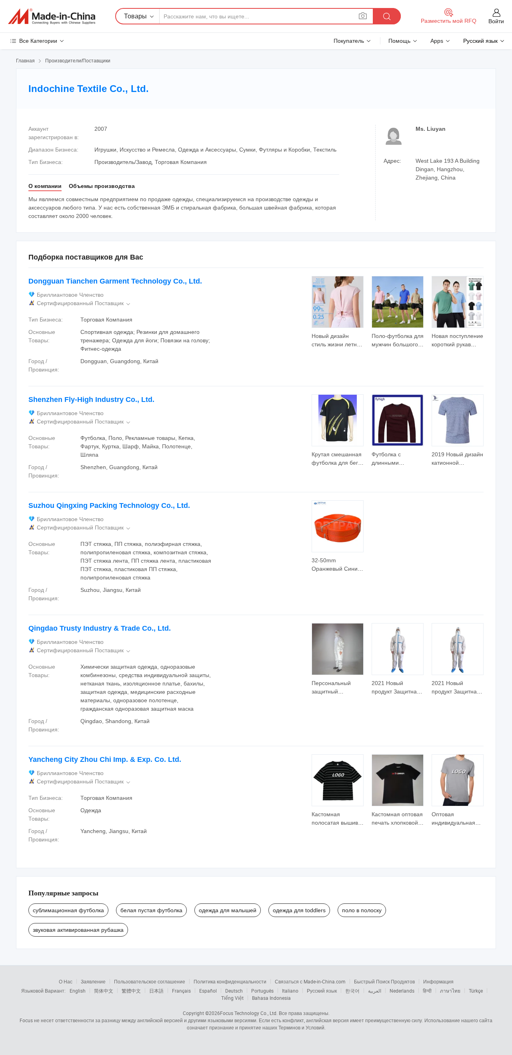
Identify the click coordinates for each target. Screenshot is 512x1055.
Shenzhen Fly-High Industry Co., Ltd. (91, 400)
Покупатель (349, 41)
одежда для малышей (227, 910)
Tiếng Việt (232, 998)
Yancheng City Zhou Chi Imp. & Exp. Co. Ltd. (104, 759)
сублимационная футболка (68, 910)
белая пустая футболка (151, 910)
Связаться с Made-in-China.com (310, 981)
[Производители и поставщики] (51, 16)
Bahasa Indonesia (271, 998)
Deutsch (234, 990)
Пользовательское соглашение (149, 981)
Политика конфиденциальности (230, 981)
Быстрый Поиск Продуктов (384, 981)
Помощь (399, 41)
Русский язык (322, 990)
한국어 (352, 990)
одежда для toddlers (299, 910)
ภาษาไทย (450, 990)
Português (262, 990)
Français (181, 990)
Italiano (290, 990)
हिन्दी (427, 990)
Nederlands (402, 990)
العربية (374, 990)
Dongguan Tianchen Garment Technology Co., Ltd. (115, 281)
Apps (436, 41)
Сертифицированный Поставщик (84, 303)
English (78, 990)
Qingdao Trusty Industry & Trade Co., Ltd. (99, 628)
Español (208, 990)
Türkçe (476, 990)
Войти (496, 21)
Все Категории (38, 41)
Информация (438, 981)
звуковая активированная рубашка (78, 930)
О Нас (65, 981)
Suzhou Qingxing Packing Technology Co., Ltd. (109, 506)
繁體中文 (131, 990)
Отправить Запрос (338, 339)
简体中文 (103, 990)
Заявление (93, 981)
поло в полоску (362, 910)
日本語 (156, 990)
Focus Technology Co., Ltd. (249, 1013)
